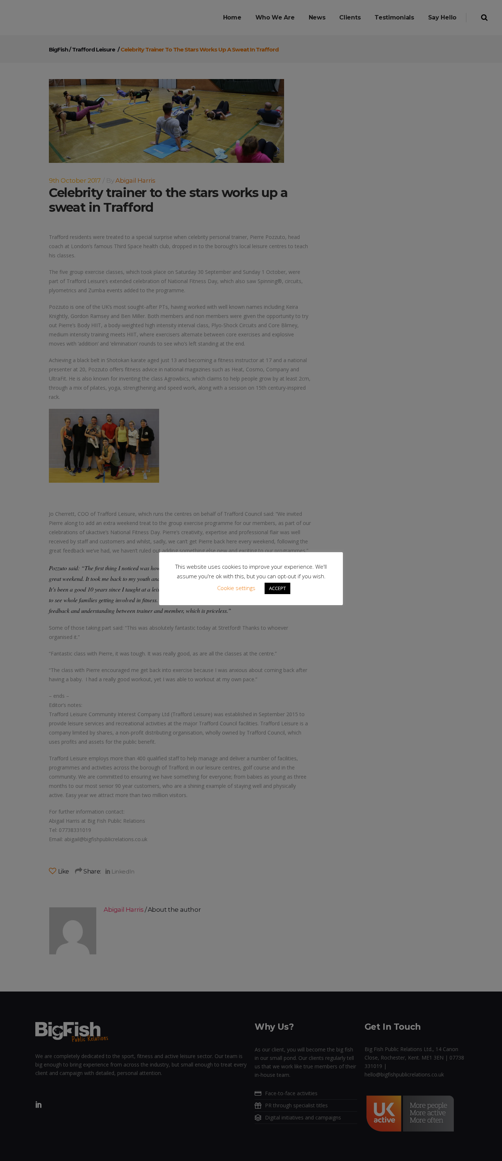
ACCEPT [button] (277, 588)
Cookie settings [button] (236, 588)
